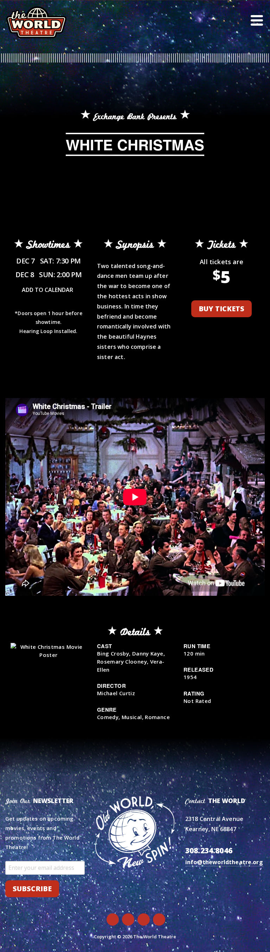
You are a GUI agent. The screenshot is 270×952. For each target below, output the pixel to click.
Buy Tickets (221, 308)
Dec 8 (48, 274)
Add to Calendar (47, 290)
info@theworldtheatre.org (224, 862)
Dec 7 (48, 261)
